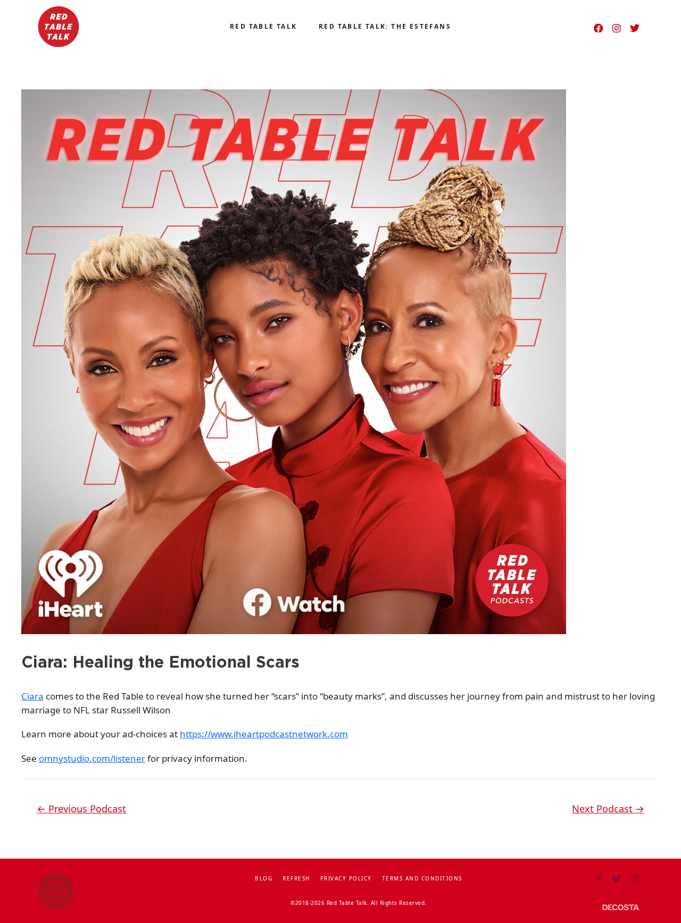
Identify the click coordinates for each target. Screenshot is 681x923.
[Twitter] (635, 28)
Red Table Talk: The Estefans (385, 26)
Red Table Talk (263, 26)
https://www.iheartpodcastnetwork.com (264, 734)
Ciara (32, 696)
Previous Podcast (81, 808)
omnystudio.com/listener (92, 758)
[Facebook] (598, 28)
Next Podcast (608, 808)
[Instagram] (616, 28)
